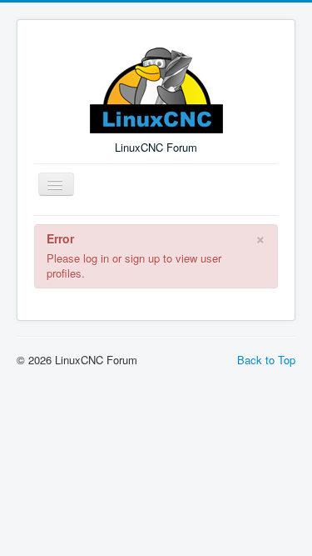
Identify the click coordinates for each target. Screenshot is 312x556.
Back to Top (266, 360)
